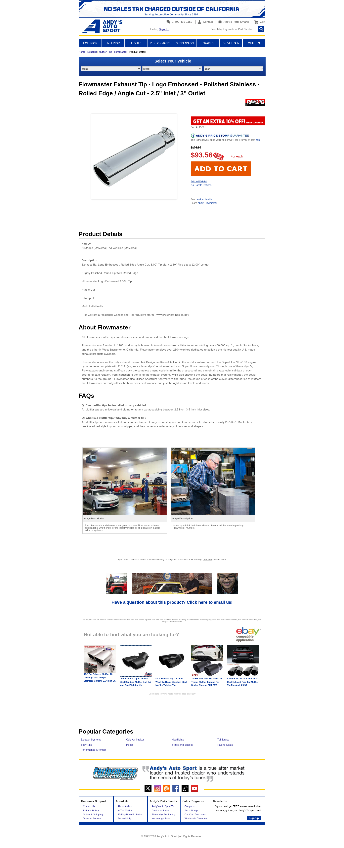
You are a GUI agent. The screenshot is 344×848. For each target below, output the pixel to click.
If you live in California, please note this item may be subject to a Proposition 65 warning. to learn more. (172, 559)
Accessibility (124, 818)
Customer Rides (160, 810)
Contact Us (89, 806)
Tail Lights (223, 739)
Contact (207, 21)
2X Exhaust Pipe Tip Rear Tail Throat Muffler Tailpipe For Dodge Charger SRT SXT (206, 681)
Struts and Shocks (182, 744)
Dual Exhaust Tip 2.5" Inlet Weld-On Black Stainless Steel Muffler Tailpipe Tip (171, 681)
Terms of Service (92, 818)
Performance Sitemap (93, 749)
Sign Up (254, 818)
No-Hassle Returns (201, 185)
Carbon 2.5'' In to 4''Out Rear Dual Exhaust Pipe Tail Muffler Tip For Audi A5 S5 (242, 681)
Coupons (189, 806)
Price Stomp (191, 810)
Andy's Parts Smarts (236, 21)
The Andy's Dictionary (163, 814)
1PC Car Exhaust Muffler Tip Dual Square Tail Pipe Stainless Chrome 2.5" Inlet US (100, 677)
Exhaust (92, 52)
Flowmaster (120, 52)
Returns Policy (91, 810)
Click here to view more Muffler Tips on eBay (172, 694)
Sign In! (164, 29)
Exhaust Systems (91, 739)
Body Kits (86, 744)
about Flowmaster (207, 203)
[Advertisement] (172, 714)
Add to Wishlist (199, 181)
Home (82, 52)
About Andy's (125, 806)
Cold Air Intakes (135, 739)
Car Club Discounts (195, 814)
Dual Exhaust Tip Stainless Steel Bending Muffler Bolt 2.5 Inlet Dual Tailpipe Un (135, 681)
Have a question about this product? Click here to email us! (172, 602)
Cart (261, 21)
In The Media (125, 810)
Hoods (130, 744)
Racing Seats (225, 744)
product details (204, 199)
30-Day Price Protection (130, 814)
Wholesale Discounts (196, 818)
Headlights (178, 739)
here (258, 140)
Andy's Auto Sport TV (163, 806)
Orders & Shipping (93, 814)
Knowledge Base (161, 818)
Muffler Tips (105, 52)
